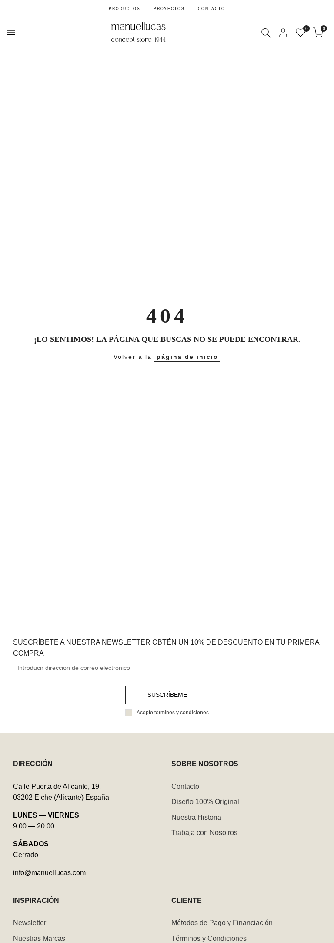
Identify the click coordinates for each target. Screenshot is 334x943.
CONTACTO (211, 8)
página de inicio (187, 356)
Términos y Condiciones (209, 938)
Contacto (185, 786)
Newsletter (29, 922)
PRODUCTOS (124, 8)
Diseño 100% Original (205, 801)
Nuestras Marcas (39, 938)
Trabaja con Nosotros (204, 832)
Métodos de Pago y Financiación (222, 922)
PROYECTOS (169, 8)
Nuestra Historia (196, 817)
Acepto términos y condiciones (173, 713)
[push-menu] (11, 32)
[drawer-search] (266, 33)
